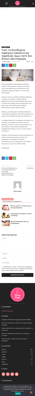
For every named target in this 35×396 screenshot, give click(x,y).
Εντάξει (18, 393)
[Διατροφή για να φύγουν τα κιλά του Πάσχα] (6, 215)
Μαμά (7, 9)
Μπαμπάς (7, 47)
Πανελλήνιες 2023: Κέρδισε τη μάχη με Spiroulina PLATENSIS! (16, 319)
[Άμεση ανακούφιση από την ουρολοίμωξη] (6, 223)
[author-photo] (17, 189)
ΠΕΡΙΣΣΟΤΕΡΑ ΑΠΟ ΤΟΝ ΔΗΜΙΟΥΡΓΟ (12, 201)
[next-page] (5, 229)
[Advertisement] (17, 28)
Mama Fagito (7, 61)
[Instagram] (8, 374)
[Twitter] (7, 65)
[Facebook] (3, 65)
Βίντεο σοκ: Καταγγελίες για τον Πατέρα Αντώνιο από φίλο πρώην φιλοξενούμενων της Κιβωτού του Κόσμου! (9, 171)
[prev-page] (3, 229)
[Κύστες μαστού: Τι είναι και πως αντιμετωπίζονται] (6, 208)
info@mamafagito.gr (7, 311)
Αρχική (3, 9)
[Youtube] (16, 374)
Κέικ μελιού (30, 168)
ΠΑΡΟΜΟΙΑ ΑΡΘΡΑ (8, 199)
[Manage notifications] (31, 392)
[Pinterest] (10, 65)
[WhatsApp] (14, 65)
